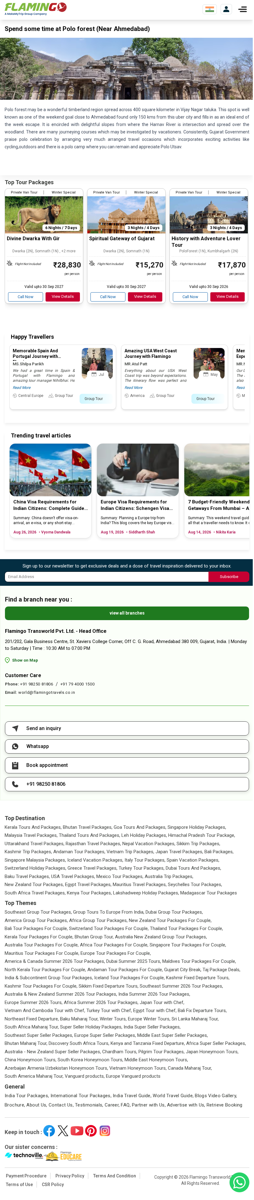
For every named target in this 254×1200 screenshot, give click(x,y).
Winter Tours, (113, 1019)
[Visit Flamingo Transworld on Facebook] (49, 1131)
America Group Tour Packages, (36, 920)
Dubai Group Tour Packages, (174, 912)
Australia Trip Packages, (169, 876)
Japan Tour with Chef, (162, 1002)
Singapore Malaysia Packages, (35, 860)
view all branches (127, 613)
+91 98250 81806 (36, 684)
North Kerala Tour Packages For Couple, (45, 969)
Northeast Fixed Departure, (32, 1019)
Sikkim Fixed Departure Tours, (108, 986)
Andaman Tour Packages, (79, 851)
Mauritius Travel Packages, (140, 884)
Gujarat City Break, (182, 969)
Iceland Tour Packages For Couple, (129, 977)
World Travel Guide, (173, 1095)
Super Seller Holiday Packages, (91, 1027)
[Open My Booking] (226, 9)
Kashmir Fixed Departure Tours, (198, 977)
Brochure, (15, 1105)
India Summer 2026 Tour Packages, (154, 994)
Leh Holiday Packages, (144, 835)
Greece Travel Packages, (92, 868)
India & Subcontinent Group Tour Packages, (49, 977)
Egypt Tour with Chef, (155, 1010)
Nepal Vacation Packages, (148, 843)
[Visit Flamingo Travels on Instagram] (105, 1131)
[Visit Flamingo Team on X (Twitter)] (63, 1131)
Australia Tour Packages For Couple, (42, 945)
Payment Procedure (26, 1175)
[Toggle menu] (242, 9)
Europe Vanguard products (133, 1076)
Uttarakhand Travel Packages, (34, 843)
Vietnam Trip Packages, (130, 851)
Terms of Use (19, 1184)
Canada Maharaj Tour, (190, 1068)
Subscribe (229, 576)
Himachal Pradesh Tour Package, (201, 835)
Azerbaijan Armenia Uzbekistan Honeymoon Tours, (56, 1068)
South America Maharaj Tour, (34, 1076)
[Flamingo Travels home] (36, 9)
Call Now (25, 296)
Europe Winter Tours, (149, 1019)
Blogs (201, 1095)
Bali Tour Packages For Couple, (36, 928)
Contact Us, (61, 1105)
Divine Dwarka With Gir (33, 238)
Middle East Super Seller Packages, (172, 1035)
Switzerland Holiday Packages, (35, 868)
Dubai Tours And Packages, (193, 868)
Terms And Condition (114, 1175)
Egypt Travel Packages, (88, 884)
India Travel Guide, (132, 1095)
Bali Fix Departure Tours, (202, 1010)
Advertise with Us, (186, 1105)
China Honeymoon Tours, (30, 1060)
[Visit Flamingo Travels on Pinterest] (91, 1131)
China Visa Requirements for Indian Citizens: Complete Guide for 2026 (48, 505)
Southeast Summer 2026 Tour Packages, (181, 986)
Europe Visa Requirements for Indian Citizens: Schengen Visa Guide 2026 (135, 505)
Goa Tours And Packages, (140, 827)
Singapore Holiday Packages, (197, 827)
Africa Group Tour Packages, (98, 920)
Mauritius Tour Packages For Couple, (42, 953)
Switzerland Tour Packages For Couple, (109, 928)
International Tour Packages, (81, 1095)
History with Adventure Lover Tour (206, 242)
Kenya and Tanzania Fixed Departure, (148, 1043)
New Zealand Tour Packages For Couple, (170, 920)
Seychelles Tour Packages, (195, 884)
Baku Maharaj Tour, (79, 1019)
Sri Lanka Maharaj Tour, (195, 1019)
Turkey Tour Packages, (141, 868)
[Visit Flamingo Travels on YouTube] (77, 1131)
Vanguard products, (85, 1076)
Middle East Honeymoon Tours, (156, 1060)
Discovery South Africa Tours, (79, 1043)
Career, (112, 1105)
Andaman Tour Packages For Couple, (125, 969)
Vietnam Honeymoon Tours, (138, 1068)
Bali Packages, (219, 851)
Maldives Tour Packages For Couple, (199, 961)
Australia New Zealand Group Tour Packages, (161, 937)
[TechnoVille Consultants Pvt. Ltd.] (24, 1156)
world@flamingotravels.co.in (46, 692)
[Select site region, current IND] (210, 9)
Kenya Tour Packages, (89, 893)
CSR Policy (53, 1184)
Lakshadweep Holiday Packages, (146, 893)
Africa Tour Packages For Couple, (114, 945)
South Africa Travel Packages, (35, 893)
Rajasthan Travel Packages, (93, 843)
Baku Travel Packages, (27, 876)
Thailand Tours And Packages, (89, 835)
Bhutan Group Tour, (94, 937)
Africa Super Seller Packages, (216, 1043)
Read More (21, 387)
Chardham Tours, (119, 1051)
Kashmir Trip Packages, (28, 851)
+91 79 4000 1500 (77, 684)
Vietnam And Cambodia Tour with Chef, (45, 1010)
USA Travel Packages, (73, 876)
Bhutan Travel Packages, (87, 827)
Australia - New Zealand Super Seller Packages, (53, 1051)
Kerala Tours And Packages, (33, 827)
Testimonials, (89, 1105)
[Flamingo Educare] (62, 1156)
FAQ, (126, 1105)
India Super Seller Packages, (152, 1027)
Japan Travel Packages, (179, 851)
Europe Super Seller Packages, (105, 1035)
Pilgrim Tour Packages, (161, 1051)
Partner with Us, (149, 1105)
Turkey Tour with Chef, (109, 1010)
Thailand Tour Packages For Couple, (186, 928)
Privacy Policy (69, 1175)
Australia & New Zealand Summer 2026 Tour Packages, (61, 994)
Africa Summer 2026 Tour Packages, (101, 1002)
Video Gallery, (222, 1095)
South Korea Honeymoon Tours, (90, 1060)
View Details (63, 296)
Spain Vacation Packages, (193, 860)
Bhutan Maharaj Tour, (26, 1043)
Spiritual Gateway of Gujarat (122, 238)
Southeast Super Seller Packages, (39, 1035)
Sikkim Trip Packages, (198, 843)
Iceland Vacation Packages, (95, 860)
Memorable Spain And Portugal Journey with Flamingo (35, 356)
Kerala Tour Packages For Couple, (39, 937)
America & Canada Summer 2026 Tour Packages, (55, 961)
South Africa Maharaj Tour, (32, 1027)
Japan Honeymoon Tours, (212, 1051)
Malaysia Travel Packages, (31, 835)
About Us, (36, 1105)
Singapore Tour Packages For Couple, (188, 945)
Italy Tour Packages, (145, 860)
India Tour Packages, (27, 1095)
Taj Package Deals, (221, 969)
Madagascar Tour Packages (208, 893)
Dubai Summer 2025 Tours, (133, 961)
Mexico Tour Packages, (119, 876)
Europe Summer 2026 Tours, (34, 1002)
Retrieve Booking (225, 1105)
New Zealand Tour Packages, (34, 884)
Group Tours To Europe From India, (108, 912)
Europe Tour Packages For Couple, (116, 953)
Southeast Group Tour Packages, (38, 912)
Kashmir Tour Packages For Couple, (41, 986)
